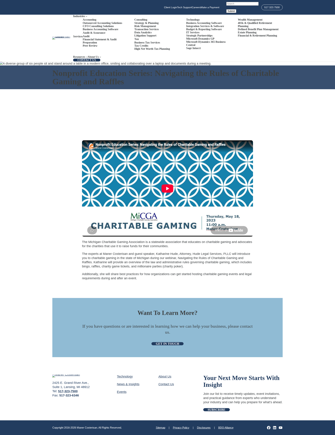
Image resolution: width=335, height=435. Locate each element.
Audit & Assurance (94, 32)
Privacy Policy (181, 427)
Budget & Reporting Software (204, 29)
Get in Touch (167, 343)
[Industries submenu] (86, 16)
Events (121, 392)
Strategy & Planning (146, 22)
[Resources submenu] (87, 57)
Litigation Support (145, 35)
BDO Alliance (225, 427)
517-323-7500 (68, 391)
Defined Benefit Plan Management (258, 29)
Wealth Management (250, 19)
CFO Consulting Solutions (98, 26)
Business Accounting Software (100, 29)
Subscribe (216, 409)
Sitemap (160, 427)
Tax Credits (141, 45)
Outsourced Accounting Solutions (102, 22)
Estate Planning (247, 32)
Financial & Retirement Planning (257, 35)
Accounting (89, 19)
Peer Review (90, 45)
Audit (86, 36)
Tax (136, 39)
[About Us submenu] (100, 57)
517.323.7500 (272, 7)
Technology (193, 19)
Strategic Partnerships (199, 35)
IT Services (192, 32)
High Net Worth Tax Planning (152, 48)
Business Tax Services (147, 42)
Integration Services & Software (205, 26)
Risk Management (145, 26)
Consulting (140, 19)
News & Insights (128, 384)
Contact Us (86, 60)
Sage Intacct (193, 48)
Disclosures (204, 427)
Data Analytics (143, 32)
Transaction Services (146, 29)
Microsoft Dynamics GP (200, 38)
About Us (164, 376)
